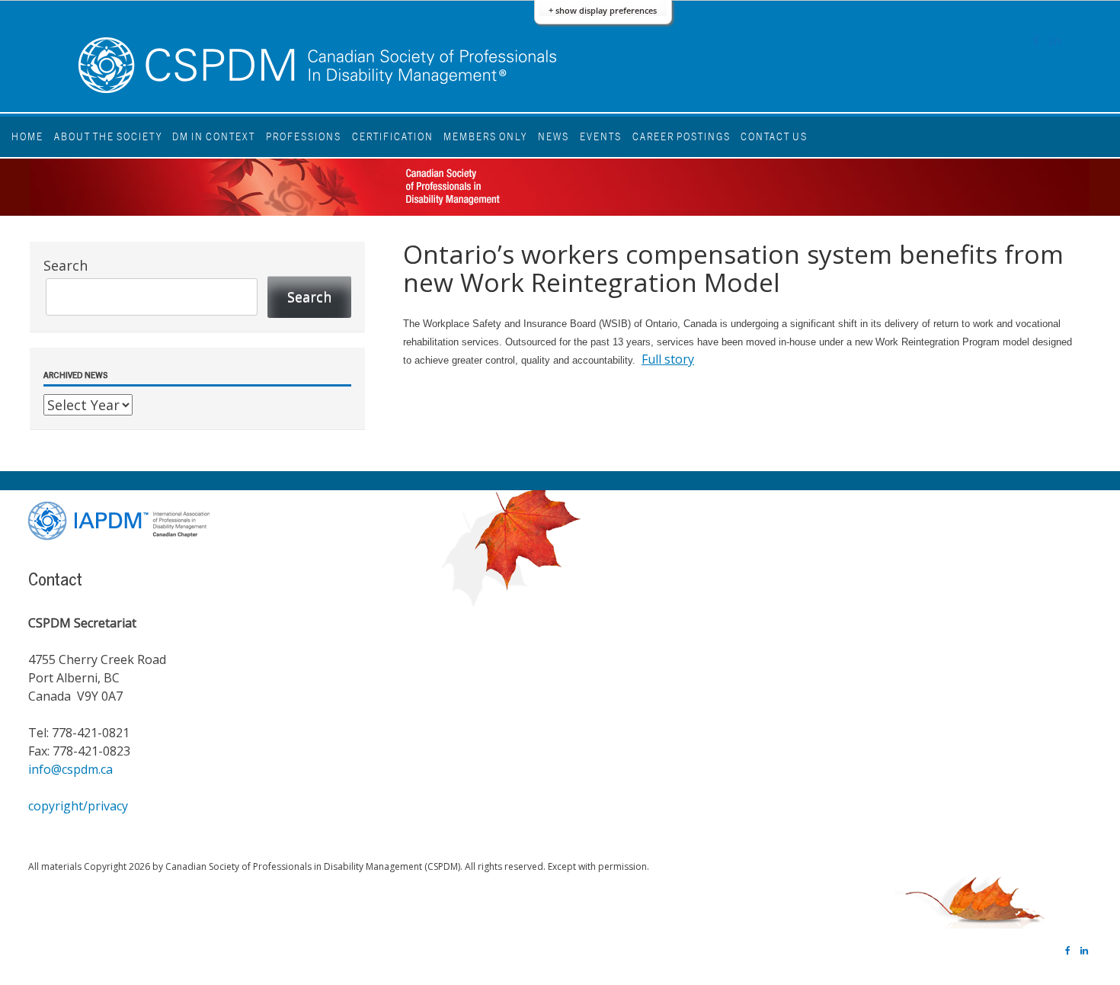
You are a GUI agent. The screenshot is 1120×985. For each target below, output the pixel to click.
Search (65, 265)
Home (27, 136)
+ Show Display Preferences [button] (603, 10)
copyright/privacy (78, 805)
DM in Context (213, 136)
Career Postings (681, 136)
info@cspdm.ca (70, 769)
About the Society (108, 136)
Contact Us (774, 136)
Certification (393, 136)
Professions (303, 136)
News (553, 136)
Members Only (485, 136)
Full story (668, 359)
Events (601, 136)
